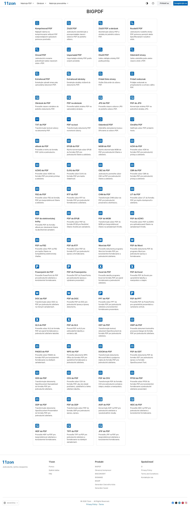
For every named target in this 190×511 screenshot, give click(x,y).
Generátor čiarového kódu (105, 484)
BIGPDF (98, 467)
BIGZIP (97, 481)
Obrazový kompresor (103, 470)
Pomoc (51, 467)
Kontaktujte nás (147, 477)
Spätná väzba (54, 470)
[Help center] (153, 3)
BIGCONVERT (100, 474)
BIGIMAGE (99, 477)
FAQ (50, 474)
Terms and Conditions (149, 474)
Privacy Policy (146, 470)
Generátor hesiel (101, 488)
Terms (101, 504)
